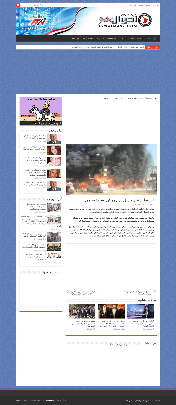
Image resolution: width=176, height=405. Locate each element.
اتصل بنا (133, 5)
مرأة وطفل (100, 38)
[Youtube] (35, 5)
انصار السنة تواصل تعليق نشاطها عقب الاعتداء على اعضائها (84, 292)
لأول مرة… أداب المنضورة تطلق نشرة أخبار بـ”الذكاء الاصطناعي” (142, 323)
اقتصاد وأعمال (87, 38)
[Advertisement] (88, 72)
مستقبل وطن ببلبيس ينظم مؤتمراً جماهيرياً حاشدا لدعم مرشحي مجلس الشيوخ (35, 206)
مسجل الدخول (125, 345)
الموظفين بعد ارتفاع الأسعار (47, 123)
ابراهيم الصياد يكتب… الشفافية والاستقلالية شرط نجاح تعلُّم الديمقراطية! (34, 160)
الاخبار (147, 38)
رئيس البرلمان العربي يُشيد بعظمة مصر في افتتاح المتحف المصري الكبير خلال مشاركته (111, 323)
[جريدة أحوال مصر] (88, 21)
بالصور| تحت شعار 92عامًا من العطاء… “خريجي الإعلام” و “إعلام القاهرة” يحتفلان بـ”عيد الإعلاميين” (107, 47)
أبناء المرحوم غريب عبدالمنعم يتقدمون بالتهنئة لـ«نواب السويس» (34, 256)
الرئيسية (155, 38)
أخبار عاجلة (142, 98)
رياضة (122, 38)
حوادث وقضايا (112, 38)
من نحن (156, 5)
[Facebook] (40, 5)
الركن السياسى (135, 38)
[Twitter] (37, 5)
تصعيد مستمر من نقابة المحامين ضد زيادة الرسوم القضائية (83, 323)
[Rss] (43, 5)
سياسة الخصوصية (144, 5)
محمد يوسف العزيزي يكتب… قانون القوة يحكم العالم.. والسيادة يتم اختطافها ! (35, 172)
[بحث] (18, 5)
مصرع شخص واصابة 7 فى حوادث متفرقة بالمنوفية (137, 292)
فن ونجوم (75, 38)
